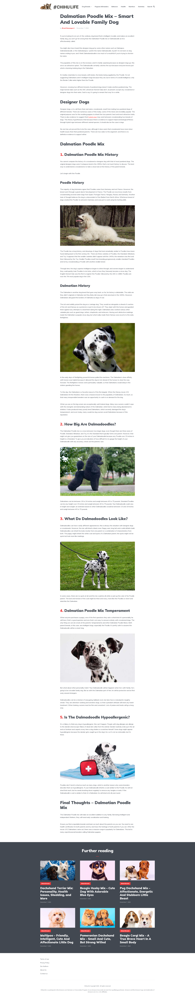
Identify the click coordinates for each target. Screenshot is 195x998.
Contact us (44, 974)
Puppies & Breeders (101, 7)
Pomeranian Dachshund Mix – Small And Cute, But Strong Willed (97, 939)
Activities (141, 7)
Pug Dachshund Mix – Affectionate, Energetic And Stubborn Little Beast (136, 893)
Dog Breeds (86, 7)
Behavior (115, 7)
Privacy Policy (44, 963)
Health (123, 7)
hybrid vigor (92, 117)
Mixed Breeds (45, 883)
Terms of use (44, 959)
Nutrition (132, 7)
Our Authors (44, 966)
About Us (43, 970)
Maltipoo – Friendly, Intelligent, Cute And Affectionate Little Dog (56, 939)
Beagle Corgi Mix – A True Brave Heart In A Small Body (135, 939)
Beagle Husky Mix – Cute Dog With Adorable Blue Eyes (97, 891)
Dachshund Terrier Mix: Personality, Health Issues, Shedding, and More (56, 893)
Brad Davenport (68, 28)
